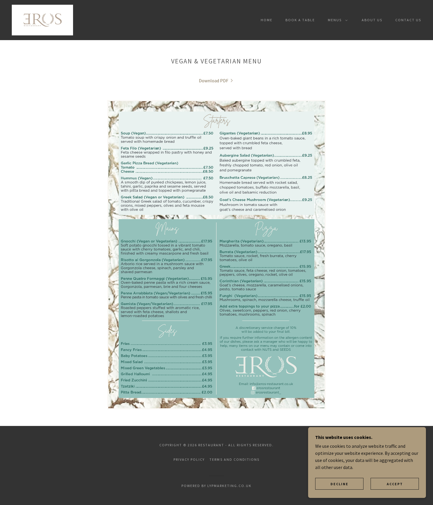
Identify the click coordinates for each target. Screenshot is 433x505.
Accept (395, 484)
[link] (42, 19)
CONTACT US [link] (408, 20)
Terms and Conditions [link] (234, 459)
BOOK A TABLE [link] (300, 20)
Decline (339, 484)
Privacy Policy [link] (189, 459)
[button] (336, 20)
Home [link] (266, 20)
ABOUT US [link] (372, 20)
